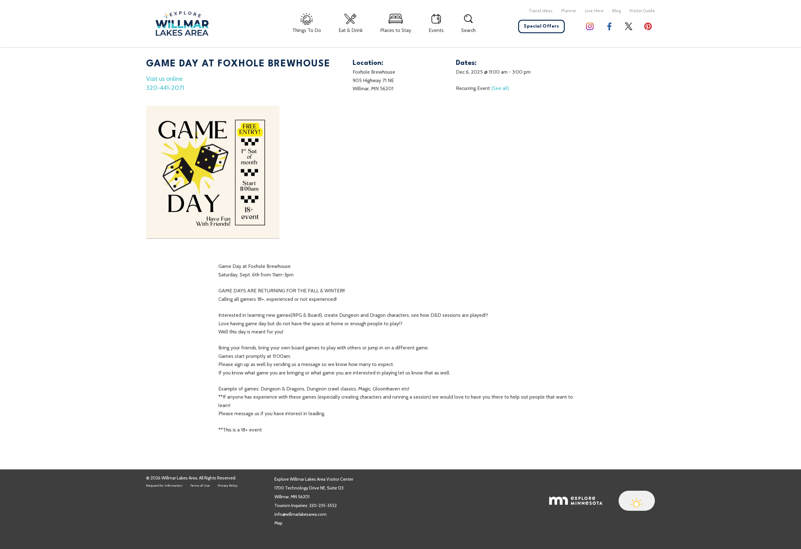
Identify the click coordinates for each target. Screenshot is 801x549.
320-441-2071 (165, 88)
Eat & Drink (351, 30)
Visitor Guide (642, 10)
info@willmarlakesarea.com (300, 514)
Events (436, 30)
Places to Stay (395, 30)
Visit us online (164, 78)
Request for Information (164, 486)
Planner (568, 10)
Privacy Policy (228, 486)
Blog (616, 10)
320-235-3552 (323, 505)
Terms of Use (200, 486)
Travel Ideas (541, 10)
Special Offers (541, 26)
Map (278, 523)
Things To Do (306, 30)
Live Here (594, 10)
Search (468, 30)
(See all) (500, 88)
